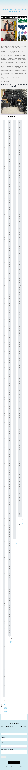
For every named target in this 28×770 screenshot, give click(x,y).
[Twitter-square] (12, 762)
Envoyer (3, 757)
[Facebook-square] (9, 762)
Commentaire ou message (7, 749)
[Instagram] (18, 762)
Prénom (3, 737)
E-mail (3, 743)
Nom (2, 731)
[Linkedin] (15, 762)
